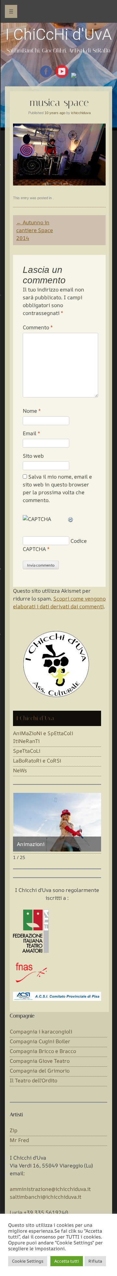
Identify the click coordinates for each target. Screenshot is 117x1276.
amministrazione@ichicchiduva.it (50, 1189)
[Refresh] (70, 519)
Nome (32, 410)
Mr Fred (19, 1140)
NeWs (20, 770)
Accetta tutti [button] (66, 1261)
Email (31, 433)
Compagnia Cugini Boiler (40, 1041)
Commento (38, 327)
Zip (14, 1130)
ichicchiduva (81, 113)
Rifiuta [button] (95, 1261)
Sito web (33, 455)
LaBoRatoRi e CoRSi (37, 760)
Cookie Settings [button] (27, 1261)
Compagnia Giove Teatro (40, 1060)
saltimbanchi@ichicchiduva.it (45, 1196)
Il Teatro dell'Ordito (33, 1080)
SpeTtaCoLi (26, 750)
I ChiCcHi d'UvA (58, 34)
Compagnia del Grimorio (40, 1070)
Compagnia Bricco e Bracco (43, 1051)
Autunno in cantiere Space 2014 (34, 230)
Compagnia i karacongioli (41, 1031)
